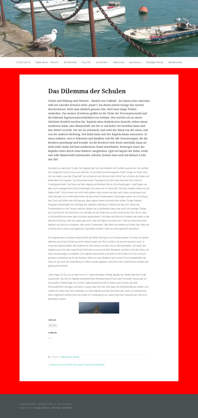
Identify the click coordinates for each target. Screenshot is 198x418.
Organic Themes (42, 408)
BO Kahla (135, 62)
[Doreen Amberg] (99, 28)
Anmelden (67, 408)
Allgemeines (66, 357)
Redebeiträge (154, 62)
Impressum (175, 62)
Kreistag (119, 62)
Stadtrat (102, 62)
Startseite (23, 62)
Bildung (76, 357)
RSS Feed (56, 408)
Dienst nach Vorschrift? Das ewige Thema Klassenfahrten (78, 364)
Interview (70, 62)
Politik (86, 62)
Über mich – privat (47, 62)
